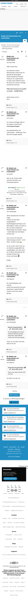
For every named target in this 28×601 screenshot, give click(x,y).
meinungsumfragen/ (13, 126)
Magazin (5, 518)
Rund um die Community (13, 45)
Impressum (17, 493)
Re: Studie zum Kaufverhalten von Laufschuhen (13, 113)
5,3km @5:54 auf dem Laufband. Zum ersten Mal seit (15, 419)
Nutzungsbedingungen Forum (10, 502)
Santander (2, 319)
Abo (9, 518)
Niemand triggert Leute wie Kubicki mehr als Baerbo (15, 427)
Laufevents (16, 6)
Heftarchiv (21, 546)
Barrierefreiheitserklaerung (18, 506)
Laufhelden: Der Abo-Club (18, 518)
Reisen (4, 522)
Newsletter (20, 539)
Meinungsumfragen (7, 48)
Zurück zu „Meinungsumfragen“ (15, 399)
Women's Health (14, 595)
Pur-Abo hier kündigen (19, 522)
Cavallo (11, 582)
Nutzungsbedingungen (13, 497)
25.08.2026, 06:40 (12, 430)
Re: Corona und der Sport (13, 408)
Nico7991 (2, 59)
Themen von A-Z (18, 534)
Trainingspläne (4, 6)
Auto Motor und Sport (15, 578)
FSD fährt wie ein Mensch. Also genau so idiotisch (15, 436)
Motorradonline (21, 586)
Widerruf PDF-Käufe (20, 527)
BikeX (22, 578)
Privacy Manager (6, 506)
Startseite (3, 45)
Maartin (2, 276)
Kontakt (5, 493)
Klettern (23, 582)
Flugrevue (17, 582)
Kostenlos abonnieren (10, 478)
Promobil (12, 590)
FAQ (19, 447)
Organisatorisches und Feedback (10, 46)
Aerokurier (5, 578)
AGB (23, 493)
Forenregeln (10, 449)
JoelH (2, 171)
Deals (14, 539)
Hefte (12, 0)
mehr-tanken (5, 586)
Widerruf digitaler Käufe (8, 527)
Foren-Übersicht (12, 447)
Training (9, 6)
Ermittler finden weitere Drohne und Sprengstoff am (15, 410)
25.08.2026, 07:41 (12, 412)
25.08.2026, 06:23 (12, 438)
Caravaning (5, 582)
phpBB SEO (17, 456)
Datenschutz (17, 449)
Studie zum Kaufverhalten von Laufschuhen (13, 58)
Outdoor (6, 590)
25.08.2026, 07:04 (11, 421)
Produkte (16, 0)
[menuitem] (21, 33)
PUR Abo (10, 522)
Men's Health (13, 586)
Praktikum (7, 510)
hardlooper (2, 208)
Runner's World (19, 590)
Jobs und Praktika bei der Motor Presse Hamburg (14, 554)
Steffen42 (6, 412)
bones (2, 115)
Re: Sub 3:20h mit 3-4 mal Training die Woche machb (15, 417)
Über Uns (11, 493)
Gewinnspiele (8, 539)
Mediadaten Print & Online (11, 546)
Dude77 (5, 421)
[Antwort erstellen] (25, 40)
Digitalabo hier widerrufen (17, 510)
